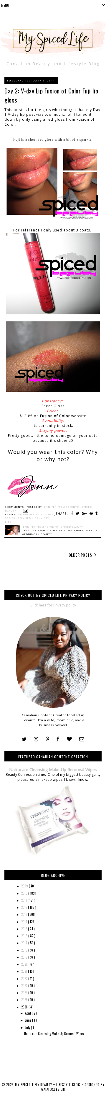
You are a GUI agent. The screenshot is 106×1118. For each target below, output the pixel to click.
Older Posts (81, 555)
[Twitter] (24, 739)
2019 (24, 957)
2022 (24, 978)
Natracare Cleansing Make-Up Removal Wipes (53, 769)
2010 (24, 893)
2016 (24, 935)
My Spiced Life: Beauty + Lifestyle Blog (48, 1084)
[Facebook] (58, 739)
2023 (24, 985)
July (28, 1027)
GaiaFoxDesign (53, 1089)
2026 (25, 1007)
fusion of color (30, 514)
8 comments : (15, 506)
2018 (24, 950)
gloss (49, 514)
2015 (24, 928)
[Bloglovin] (69, 739)
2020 (25, 964)
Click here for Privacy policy (53, 605)
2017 (24, 942)
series (10, 518)
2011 (24, 900)
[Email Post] (24, 510)
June (28, 1020)
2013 (24, 914)
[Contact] (81, 739)
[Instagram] (36, 739)
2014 (24, 921)
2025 (24, 999)
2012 (24, 907)
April (28, 1013)
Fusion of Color (55, 415)
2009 (25, 886)
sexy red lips (28, 518)
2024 (24, 992)
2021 (24, 971)
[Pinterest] (47, 739)
